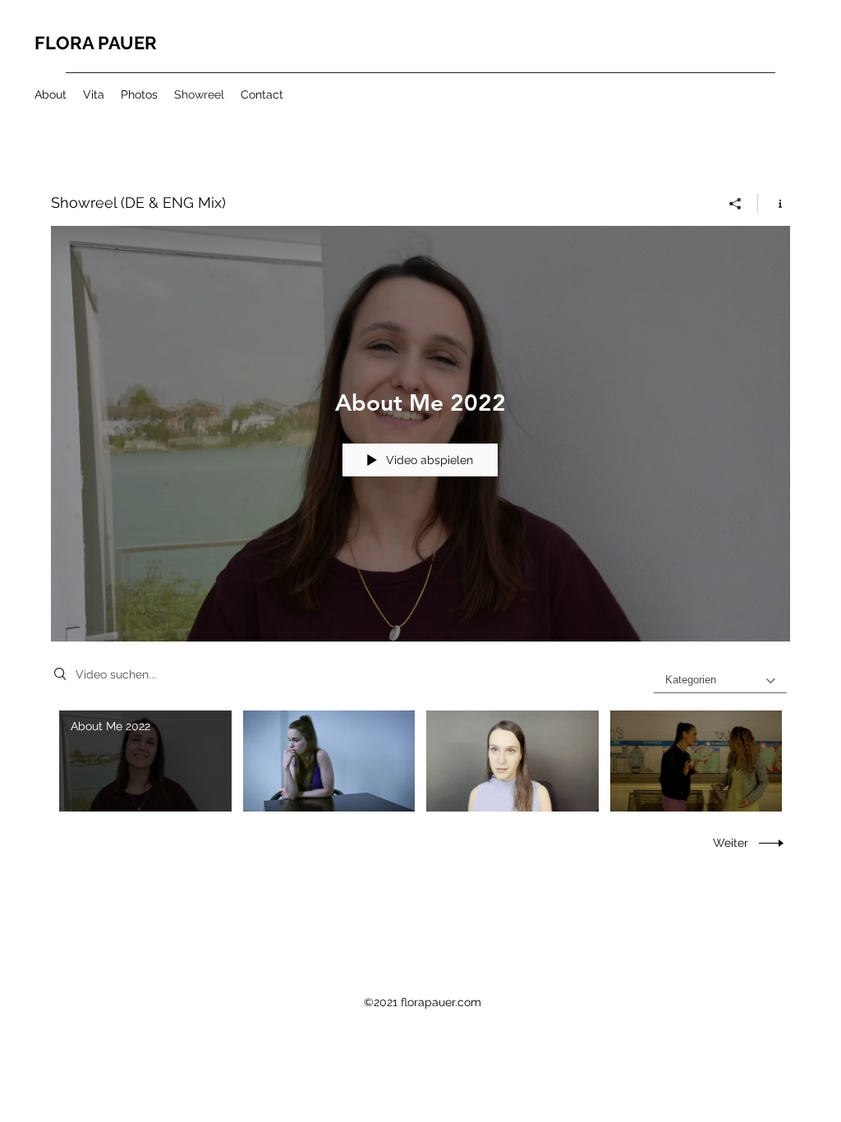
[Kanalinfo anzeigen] (774, 204)
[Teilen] (735, 204)
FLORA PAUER (95, 42)
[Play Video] (145, 761)
